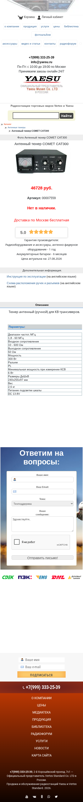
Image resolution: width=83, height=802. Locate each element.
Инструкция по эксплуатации (26, 276)
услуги (41, 741)
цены (41, 705)
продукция (41, 719)
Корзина (29, 17)
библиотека (42, 727)
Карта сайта (42, 755)
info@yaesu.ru (41, 62)
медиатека (41, 712)
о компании (41, 698)
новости (41, 748)
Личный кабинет (52, 17)
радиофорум (41, 734)
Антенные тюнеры (16, 127)
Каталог (7, 124)
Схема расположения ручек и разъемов (33, 283)
